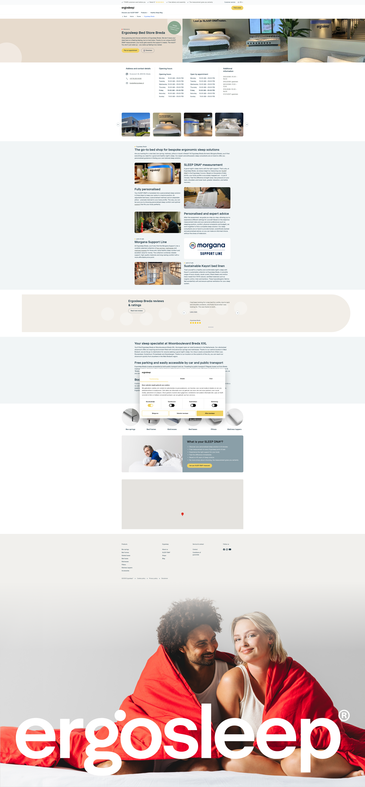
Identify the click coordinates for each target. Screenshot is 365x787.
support (137, 204)
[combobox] (240, 2)
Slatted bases (126, 555)
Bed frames (125, 552)
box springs (161, 248)
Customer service (229, 2)
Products (144, 13)
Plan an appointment (130, 50)
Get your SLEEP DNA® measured (199, 465)
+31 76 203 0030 (136, 78)
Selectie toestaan (182, 413)
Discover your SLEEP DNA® (130, 13)
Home (132, 16)
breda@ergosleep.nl (137, 83)
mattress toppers (141, 250)
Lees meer (193, 312)
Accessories (125, 571)
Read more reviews (137, 311)
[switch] (172, 405)
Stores (139, 16)
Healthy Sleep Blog (156, 13)
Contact (195, 549)
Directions (149, 50)
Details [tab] (182, 378)
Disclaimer (164, 578)
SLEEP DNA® (166, 552)
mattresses (170, 248)
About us (165, 549)
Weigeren (155, 413)
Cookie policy (141, 578)
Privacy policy (153, 578)
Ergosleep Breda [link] (149, 16)
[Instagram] (227, 549)
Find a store (237, 8)
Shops (164, 555)
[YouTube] (230, 549)
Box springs (125, 549)
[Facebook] (224, 549)
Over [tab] (211, 378)
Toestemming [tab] (153, 379)
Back (125, 16)
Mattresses (125, 561)
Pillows (124, 564)
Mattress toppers (127, 568)
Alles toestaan (210, 413)
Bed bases (125, 558)
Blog (163, 558)
